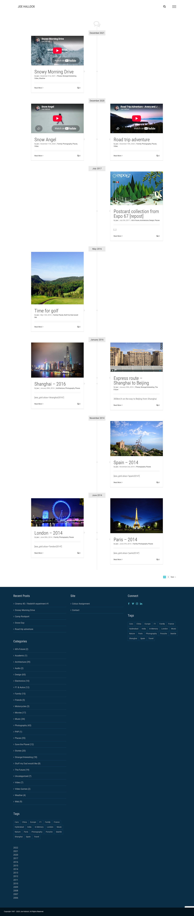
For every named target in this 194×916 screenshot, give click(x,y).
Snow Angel (45, 139)
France (57, 822)
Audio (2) (19, 668)
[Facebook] (129, 604)
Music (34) (20, 719)
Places (59, 76)
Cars (17, 822)
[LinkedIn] (141, 604)
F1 (40, 822)
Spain (28, 837)
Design (151, 220)
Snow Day (19, 623)
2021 (15, 851)
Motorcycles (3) (22, 706)
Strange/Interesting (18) (26, 757)
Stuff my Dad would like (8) (28, 763)
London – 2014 (48, 533)
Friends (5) (20, 700)
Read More (38, 88)
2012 (15, 876)
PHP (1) (18, 732)
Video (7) (19, 782)
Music (59, 827)
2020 (15, 855)
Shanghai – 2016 (50, 384)
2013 (15, 872)
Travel (36, 837)
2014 (15, 869)
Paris (26, 832)
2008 (15, 890)
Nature (17, 832)
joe (38, 76)
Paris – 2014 (125, 539)
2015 (15, 865)
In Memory (39, 827)
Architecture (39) (22, 662)
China (24, 822)
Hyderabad (19, 827)
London (50, 827)
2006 (15, 898)
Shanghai (19, 837)
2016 (15, 862)
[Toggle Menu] (174, 6)
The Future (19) (22, 770)
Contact (75, 610)
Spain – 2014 (126, 462)
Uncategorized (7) (23, 776)
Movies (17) (20, 712)
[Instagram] (137, 604)
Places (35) (20, 738)
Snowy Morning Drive (54, 72)
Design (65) (20, 674)
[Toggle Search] (164, 6)
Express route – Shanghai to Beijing (131, 380)
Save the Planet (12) (24, 744)
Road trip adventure (132, 139)
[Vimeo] (133, 604)
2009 (15, 887)
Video (36, 78)
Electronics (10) (22, 681)
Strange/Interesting (69, 76)
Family (138, 144)
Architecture (144, 220)
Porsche (49, 832)
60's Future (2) (21, 649)
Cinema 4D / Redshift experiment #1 (32, 603)
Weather (42, 78)
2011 (15, 880)
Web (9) (18, 801)
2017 (15, 858)
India (29, 827)
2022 (15, 847)
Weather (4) (20, 795)
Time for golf (46, 311)
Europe (33, 822)
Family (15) (20, 693)
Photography (146, 144)
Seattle (59, 832)
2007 (15, 894)
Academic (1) (21, 655)
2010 (15, 883)
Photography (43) (23, 725)
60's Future (135, 220)
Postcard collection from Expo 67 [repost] (136, 214)
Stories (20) (20, 750)
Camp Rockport (22, 616)
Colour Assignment (81, 603)
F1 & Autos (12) (22, 687)
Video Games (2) (22, 789)
